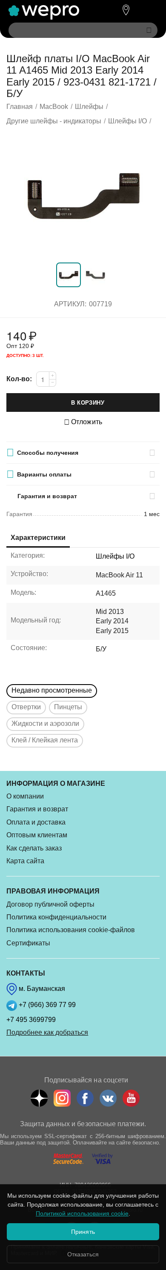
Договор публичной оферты (50, 904)
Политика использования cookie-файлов (70, 929)
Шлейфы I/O (115, 556)
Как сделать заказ (34, 848)
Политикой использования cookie (82, 1213)
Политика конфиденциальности (56, 917)
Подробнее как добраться (47, 1032)
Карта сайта (25, 861)
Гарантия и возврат (37, 809)
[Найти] (148, 30)
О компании (25, 796)
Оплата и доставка (36, 822)
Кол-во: (19, 378)
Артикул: (70, 304)
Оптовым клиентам (36, 835)
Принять (82, 1231)
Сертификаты (28, 943)
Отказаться (82, 1254)
